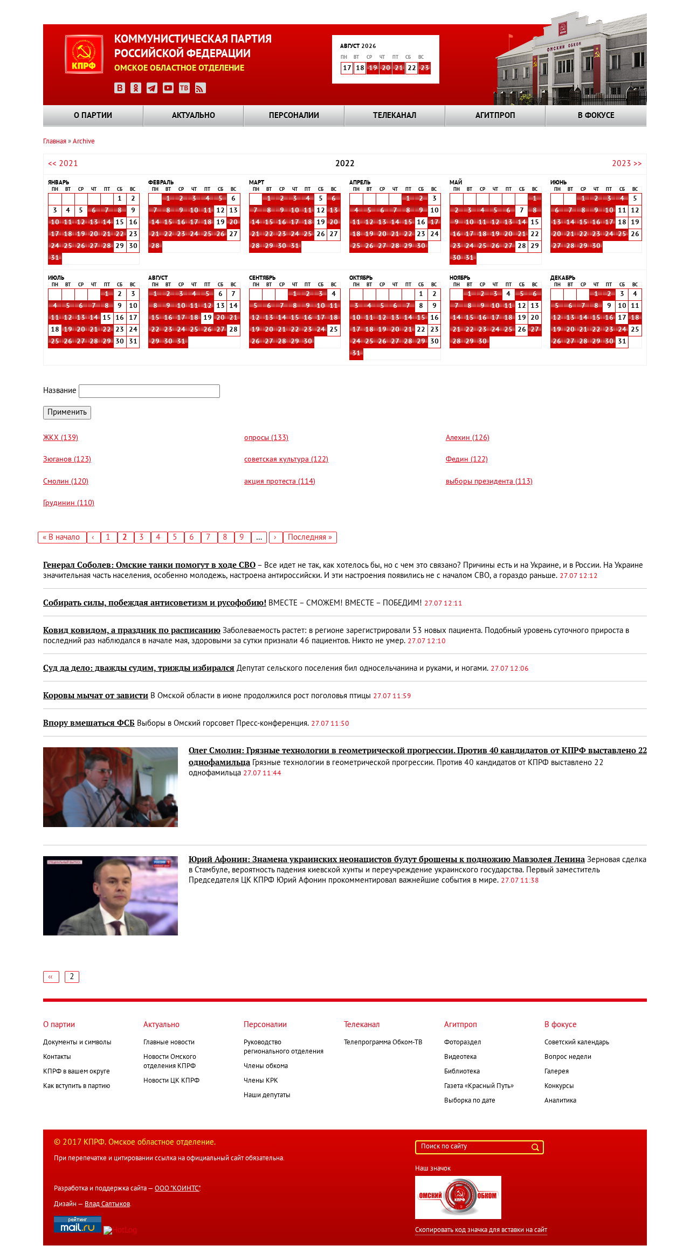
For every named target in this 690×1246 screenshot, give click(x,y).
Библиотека (462, 1072)
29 (269, 246)
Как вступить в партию (76, 1086)
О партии (93, 116)
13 (93, 222)
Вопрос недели (567, 1057)
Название (60, 391)
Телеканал (394, 116)
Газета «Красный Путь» (479, 1086)
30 (282, 246)
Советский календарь (576, 1043)
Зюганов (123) (67, 459)
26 (81, 246)
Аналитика (560, 1101)
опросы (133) (266, 438)
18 (68, 234)
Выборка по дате (469, 1101)
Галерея (556, 1072)
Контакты (57, 1057)
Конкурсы (559, 1086)
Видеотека (460, 1057)
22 (119, 234)
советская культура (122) (286, 459)
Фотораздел (462, 1043)
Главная (54, 142)
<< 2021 (63, 164)
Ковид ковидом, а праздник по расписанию (131, 630)
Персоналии (294, 116)
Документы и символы (77, 1043)
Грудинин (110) (68, 503)
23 (424, 68)
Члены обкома (266, 1066)
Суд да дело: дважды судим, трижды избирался (138, 668)
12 (81, 222)
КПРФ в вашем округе (76, 1072)
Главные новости (169, 1043)
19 (373, 68)
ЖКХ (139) (60, 438)
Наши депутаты (267, 1095)
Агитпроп (495, 116)
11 (68, 222)
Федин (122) (467, 459)
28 (106, 246)
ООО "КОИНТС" (177, 1189)
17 (55, 234)
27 (93, 246)
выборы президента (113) (489, 481)
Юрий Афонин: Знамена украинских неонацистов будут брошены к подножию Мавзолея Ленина (387, 859)
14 (106, 222)
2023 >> (627, 164)
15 (168, 222)
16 (181, 222)
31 (55, 258)
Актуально (193, 116)
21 (399, 68)
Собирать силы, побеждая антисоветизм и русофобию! (154, 602)
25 (68, 246)
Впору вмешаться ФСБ (89, 723)
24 (55, 246)
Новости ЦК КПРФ (171, 1081)
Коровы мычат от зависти (95, 695)
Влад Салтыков (107, 1204)
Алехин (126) (467, 438)
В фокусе (596, 116)
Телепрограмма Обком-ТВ (383, 1043)
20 (386, 68)
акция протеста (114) (279, 481)
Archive (84, 142)
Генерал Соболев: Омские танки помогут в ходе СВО (149, 565)
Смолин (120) (65, 481)
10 (55, 222)
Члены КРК (261, 1081)
